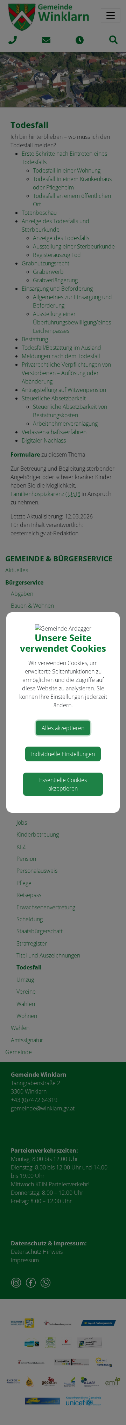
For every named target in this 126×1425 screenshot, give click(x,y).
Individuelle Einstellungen (63, 754)
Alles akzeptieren (63, 728)
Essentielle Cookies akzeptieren (63, 784)
